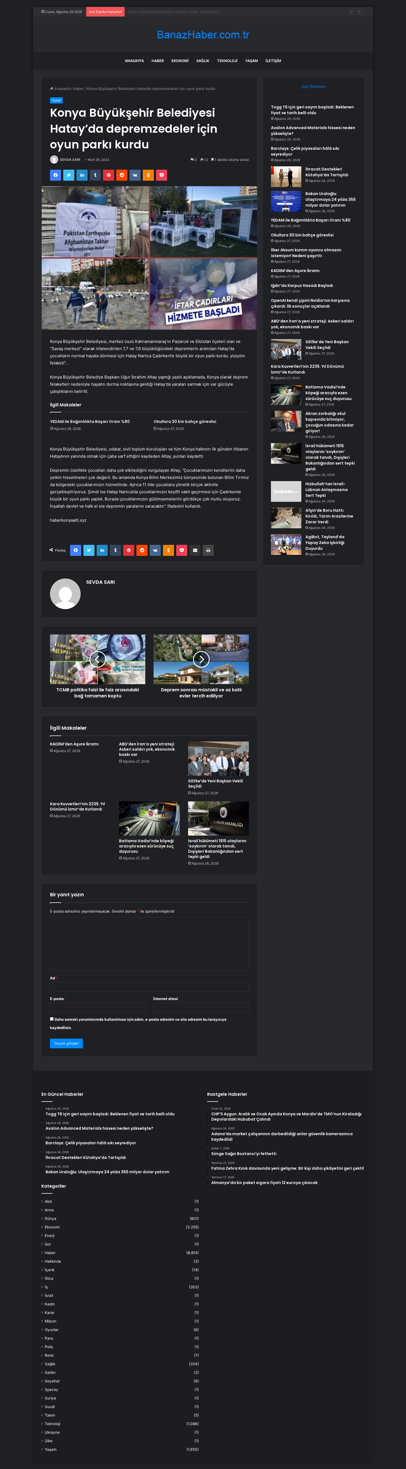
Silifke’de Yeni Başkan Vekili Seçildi (215, 783)
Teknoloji (227, 60)
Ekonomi (180, 60)
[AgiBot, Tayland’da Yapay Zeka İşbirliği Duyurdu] (286, 544)
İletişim (273, 60)
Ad (54, 978)
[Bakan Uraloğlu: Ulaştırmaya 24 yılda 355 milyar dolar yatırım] (286, 201)
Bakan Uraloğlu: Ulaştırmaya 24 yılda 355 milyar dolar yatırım (330, 199)
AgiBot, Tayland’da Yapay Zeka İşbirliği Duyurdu (324, 542)
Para (49, 1338)
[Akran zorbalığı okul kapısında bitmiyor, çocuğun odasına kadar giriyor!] (286, 421)
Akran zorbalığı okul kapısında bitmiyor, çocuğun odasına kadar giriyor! (329, 422)
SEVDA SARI (70, 160)
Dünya (50, 1218)
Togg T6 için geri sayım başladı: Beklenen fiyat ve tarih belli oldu (312, 110)
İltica (49, 1278)
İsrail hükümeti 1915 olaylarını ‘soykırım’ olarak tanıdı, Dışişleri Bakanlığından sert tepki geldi (217, 848)
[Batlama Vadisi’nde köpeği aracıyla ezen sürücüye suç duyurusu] (149, 818)
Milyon (50, 1321)
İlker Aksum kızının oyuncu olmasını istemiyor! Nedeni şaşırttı (306, 252)
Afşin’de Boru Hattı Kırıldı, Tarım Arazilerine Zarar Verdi (329, 516)
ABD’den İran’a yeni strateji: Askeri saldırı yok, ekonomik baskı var (147, 749)
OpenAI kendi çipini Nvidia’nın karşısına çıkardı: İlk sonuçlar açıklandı (310, 303)
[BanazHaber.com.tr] (203, 34)
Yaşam (251, 60)
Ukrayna (52, 1432)
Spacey (51, 1389)
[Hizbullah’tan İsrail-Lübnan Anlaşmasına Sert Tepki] (286, 491)
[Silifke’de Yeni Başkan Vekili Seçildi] (218, 759)
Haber (158, 60)
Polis (49, 1347)
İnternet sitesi (165, 998)
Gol (48, 1244)
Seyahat (52, 1381)
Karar (49, 1312)
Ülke (48, 1441)
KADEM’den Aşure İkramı (74, 744)
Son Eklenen (313, 86)
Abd (48, 1201)
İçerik (49, 1270)
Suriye (50, 1398)
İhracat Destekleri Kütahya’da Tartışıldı (326, 172)
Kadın (50, 1304)
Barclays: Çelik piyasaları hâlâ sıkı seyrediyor (165, 11)
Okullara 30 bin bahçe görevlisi (185, 421)
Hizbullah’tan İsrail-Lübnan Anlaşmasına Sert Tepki (326, 489)
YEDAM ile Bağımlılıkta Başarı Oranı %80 (90, 421)
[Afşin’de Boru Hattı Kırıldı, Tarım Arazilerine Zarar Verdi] (286, 518)
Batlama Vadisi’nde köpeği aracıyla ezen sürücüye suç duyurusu (146, 846)
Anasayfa (134, 60)
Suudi (50, 1406)
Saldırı (50, 1372)
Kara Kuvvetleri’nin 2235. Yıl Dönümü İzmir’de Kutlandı (77, 806)
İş (46, 1287)
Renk (49, 1355)
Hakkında (53, 1261)
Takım (50, 1415)
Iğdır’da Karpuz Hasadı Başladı (302, 285)
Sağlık (202, 60)
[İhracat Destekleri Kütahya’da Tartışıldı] (286, 176)
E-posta (58, 998)
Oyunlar (52, 1329)
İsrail (49, 1295)
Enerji (49, 1235)
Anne (49, 1210)
